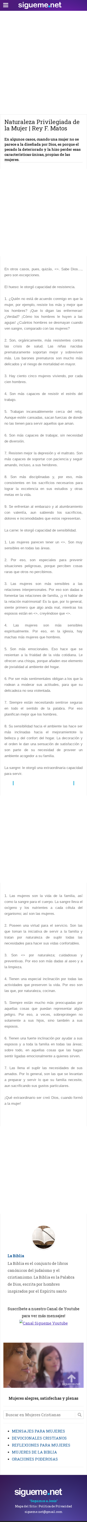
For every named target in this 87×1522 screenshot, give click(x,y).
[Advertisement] (43, 61)
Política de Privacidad (55, 1506)
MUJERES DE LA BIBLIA (34, 1452)
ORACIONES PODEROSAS (35, 1459)
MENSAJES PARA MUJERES (38, 1431)
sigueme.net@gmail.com (44, 1512)
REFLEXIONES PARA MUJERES (41, 1445)
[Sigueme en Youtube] (43, 1322)
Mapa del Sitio (26, 1506)
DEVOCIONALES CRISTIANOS (39, 1438)
